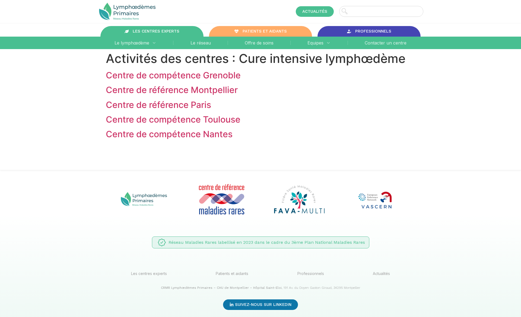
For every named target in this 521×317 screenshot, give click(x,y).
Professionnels (310, 273)
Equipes (315, 43)
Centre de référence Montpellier (172, 90)
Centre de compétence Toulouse (173, 119)
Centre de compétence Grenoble (173, 75)
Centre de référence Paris (158, 105)
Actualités (381, 273)
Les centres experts (149, 273)
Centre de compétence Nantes (169, 134)
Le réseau (200, 43)
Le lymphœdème (132, 43)
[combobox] (381, 11)
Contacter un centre (385, 43)
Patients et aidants (232, 273)
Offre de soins (259, 43)
